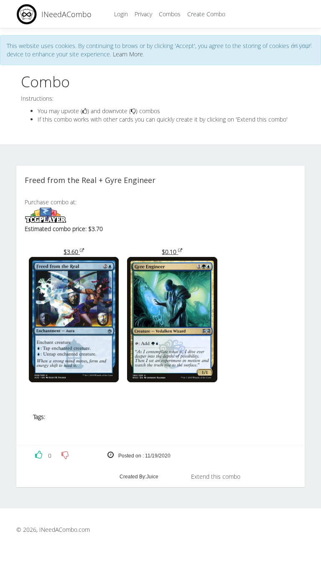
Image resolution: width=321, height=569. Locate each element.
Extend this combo (215, 476)
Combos (170, 14)
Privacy (143, 14)
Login (121, 14)
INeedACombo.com (64, 529)
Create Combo (206, 14)
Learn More (128, 54)
